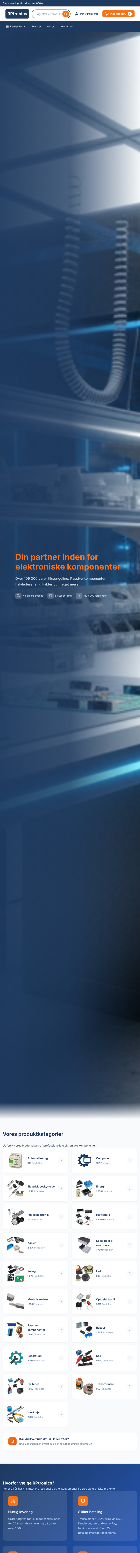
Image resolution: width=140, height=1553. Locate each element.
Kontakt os (67, 26)
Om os (50, 26)
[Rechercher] (65, 14)
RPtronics (17, 13)
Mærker (36, 26)
